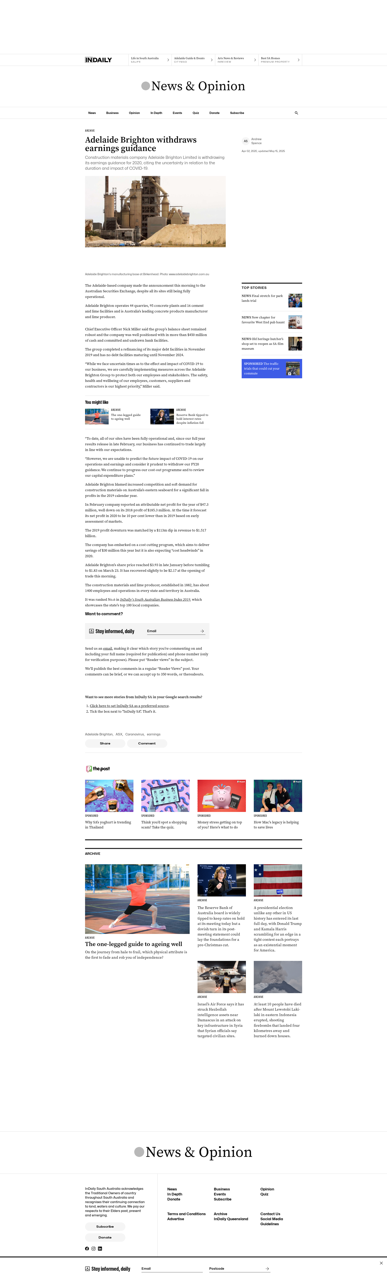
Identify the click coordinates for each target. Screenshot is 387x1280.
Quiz (196, 113)
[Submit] (201, 631)
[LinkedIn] (100, 1249)
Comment (147, 743)
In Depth (156, 113)
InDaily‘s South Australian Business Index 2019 (155, 599)
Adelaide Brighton (99, 734)
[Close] (381, 1263)
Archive (220, 1214)
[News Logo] (193, 86)
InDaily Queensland (231, 1219)
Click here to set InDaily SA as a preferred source (129, 705)
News (92, 113)
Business (112, 113)
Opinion (134, 113)
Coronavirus (134, 734)
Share (105, 743)
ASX (119, 734)
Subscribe (237, 113)
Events (177, 113)
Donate (214, 113)
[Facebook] (87, 1249)
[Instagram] (94, 1249)
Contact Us (270, 1214)
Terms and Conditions (186, 1214)
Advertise (175, 1219)
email (107, 648)
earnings (153, 734)
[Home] (106, 60)
